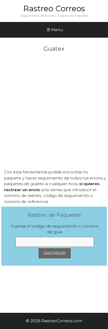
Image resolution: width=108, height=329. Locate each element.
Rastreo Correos (54, 8)
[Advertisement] (54, 113)
